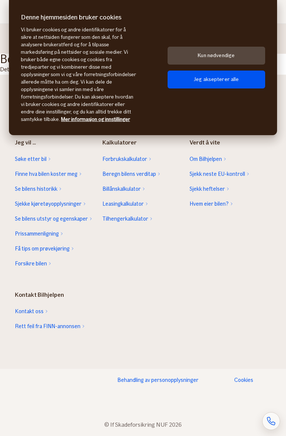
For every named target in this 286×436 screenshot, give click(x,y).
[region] (143, 67)
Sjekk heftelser (207, 189)
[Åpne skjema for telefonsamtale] (271, 421)
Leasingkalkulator (123, 203)
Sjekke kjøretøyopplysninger (48, 203)
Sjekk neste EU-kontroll (217, 174)
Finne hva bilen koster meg (46, 174)
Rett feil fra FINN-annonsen (47, 326)
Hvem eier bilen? (209, 203)
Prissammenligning (37, 233)
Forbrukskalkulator (124, 159)
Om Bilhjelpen (206, 159)
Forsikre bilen (31, 263)
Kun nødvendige (216, 55)
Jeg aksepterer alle (216, 79)
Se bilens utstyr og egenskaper (51, 218)
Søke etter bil (31, 159)
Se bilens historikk (36, 189)
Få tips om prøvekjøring (42, 248)
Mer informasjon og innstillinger (95, 119)
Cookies (243, 380)
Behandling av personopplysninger (157, 380)
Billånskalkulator (121, 189)
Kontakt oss (29, 311)
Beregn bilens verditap (129, 174)
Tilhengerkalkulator (125, 218)
